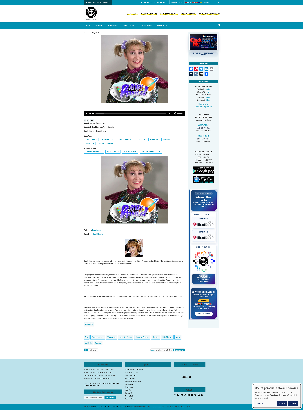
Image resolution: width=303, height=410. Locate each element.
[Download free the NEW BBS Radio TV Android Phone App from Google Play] (203, 170)
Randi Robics (107, 139)
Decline (282, 403)
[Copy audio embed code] (85, 120)
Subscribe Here (204, 313)
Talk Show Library (130, 375)
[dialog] (277, 396)
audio (207, 89)
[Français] (190, 2)
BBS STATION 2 (203, 136)
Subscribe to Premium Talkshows (98, 2)
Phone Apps (129, 387)
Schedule (132, 13)
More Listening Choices (203, 107)
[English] (186, 2)
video (208, 97)
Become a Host (148, 13)
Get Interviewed (169, 13)
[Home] (91, 13)
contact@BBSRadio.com (102, 378)
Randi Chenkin (125, 139)
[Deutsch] (193, 2)
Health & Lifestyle (125, 337)
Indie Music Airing (129, 25)
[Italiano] (195, 2)
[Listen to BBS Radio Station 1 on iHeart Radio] (203, 224)
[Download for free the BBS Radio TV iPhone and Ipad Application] (203, 179)
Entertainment (106, 143)
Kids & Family (113, 152)
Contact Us (129, 393)
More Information (209, 13)
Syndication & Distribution (133, 381)
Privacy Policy (129, 396)
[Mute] (175, 113)
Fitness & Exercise (94, 152)
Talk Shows (98, 25)
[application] (134, 113)
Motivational (130, 152)
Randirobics (91, 139)
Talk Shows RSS (146, 25)
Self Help (88, 343)
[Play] (87, 113)
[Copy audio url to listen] (88, 120)
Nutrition (156, 337)
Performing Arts (98, 337)
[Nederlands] (188, 2)
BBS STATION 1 (203, 125)
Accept (293, 403)
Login (153, 350)
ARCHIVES (89, 324)
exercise (154, 139)
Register (174, 2)
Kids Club (140, 139)
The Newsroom (112, 25)
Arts (86, 337)
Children (90, 143)
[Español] (201, 2)
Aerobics (167, 139)
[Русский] (199, 2)
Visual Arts (111, 337)
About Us (128, 390)
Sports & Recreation (151, 152)
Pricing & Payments (131, 372)
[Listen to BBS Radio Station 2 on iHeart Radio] (203, 237)
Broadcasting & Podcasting (134, 369)
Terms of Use (129, 399)
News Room (129, 384)
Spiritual (98, 343)
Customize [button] (259, 403)
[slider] (131, 113)
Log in (181, 2)
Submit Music (188, 13)
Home (88, 25)
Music (178, 337)
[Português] (197, 2)
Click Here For (203, 104)
